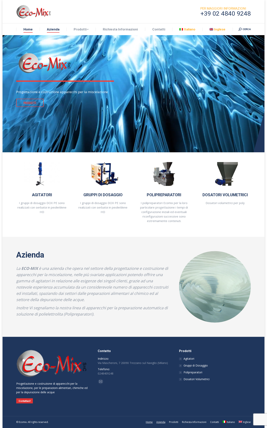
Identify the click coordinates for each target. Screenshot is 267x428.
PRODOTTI (29, 103)
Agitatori (189, 358)
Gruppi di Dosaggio (196, 365)
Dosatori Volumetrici (197, 379)
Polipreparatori (193, 372)
